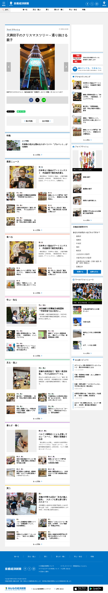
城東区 (78, 240)
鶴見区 (78, 250)
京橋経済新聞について (47, 566)
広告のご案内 (44, 571)
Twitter (92, 4)
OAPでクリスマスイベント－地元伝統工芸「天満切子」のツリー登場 (28, 92)
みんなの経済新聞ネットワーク (15, 588)
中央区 (78, 243)
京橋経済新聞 (19, 4)
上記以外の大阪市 (83, 254)
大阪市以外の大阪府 (83, 258)
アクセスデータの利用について (49, 568)
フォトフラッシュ (13, 29)
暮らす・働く (59, 10)
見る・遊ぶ (37, 10)
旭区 (78, 247)
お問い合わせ (66, 568)
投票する (80, 272)
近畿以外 (79, 267)
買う (47, 10)
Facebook (87, 4)
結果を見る (94, 272)
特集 (83, 10)
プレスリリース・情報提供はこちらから (74, 566)
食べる (25, 10)
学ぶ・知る (73, 10)
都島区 (78, 236)
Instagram (97, 4)
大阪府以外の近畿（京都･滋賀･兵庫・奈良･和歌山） (88, 262)
